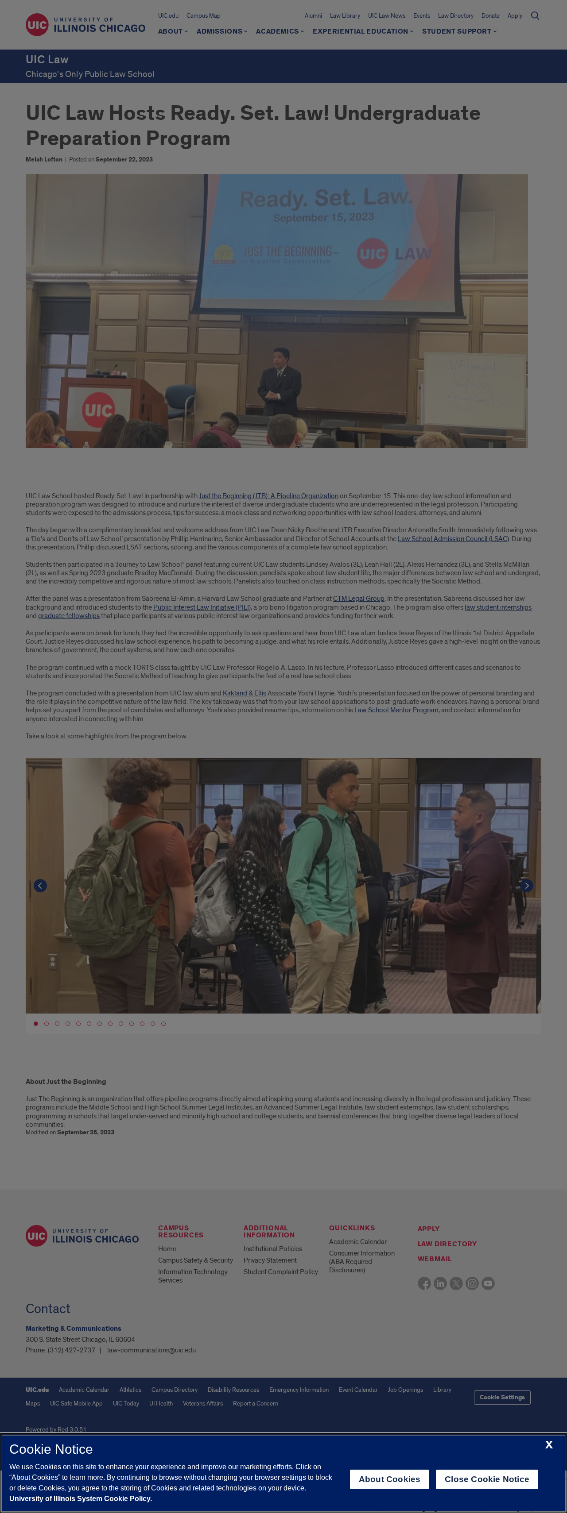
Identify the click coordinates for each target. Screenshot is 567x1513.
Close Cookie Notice (487, 1479)
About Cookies (389, 1479)
